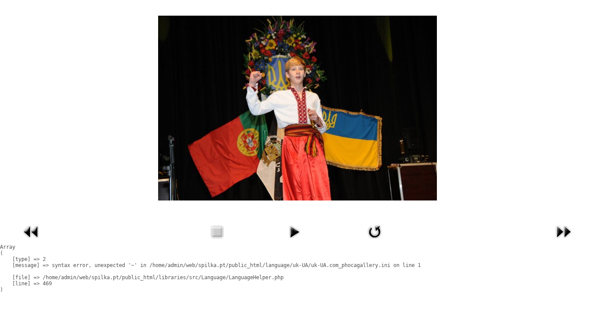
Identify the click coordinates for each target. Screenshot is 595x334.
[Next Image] (563, 240)
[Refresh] (374, 240)
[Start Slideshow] (294, 240)
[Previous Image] (31, 240)
